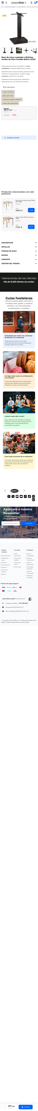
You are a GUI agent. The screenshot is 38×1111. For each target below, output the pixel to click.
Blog (27, 622)
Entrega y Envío (6, 555)
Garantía (3, 562)
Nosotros (4, 567)
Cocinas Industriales (30, 572)
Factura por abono (17, 563)
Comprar (27, 1107)
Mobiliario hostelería (30, 576)
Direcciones (17, 567)
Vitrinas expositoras (30, 563)
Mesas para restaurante (10, 103)
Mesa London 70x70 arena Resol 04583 (25, 217)
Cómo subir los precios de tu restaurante (18, 456)
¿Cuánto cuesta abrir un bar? (14, 416)
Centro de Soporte (4, 571)
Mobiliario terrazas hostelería (12, 99)
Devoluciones (5, 565)
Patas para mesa (8, 95)
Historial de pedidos (17, 559)
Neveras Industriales (30, 559)
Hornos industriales (30, 554)
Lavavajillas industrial (30, 568)
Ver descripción (9, 87)
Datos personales (17, 554)
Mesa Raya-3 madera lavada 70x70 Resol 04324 (25, 201)
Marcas (3, 574)
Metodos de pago (4, 559)
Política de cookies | (27, 620)
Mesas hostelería (8, 92)
